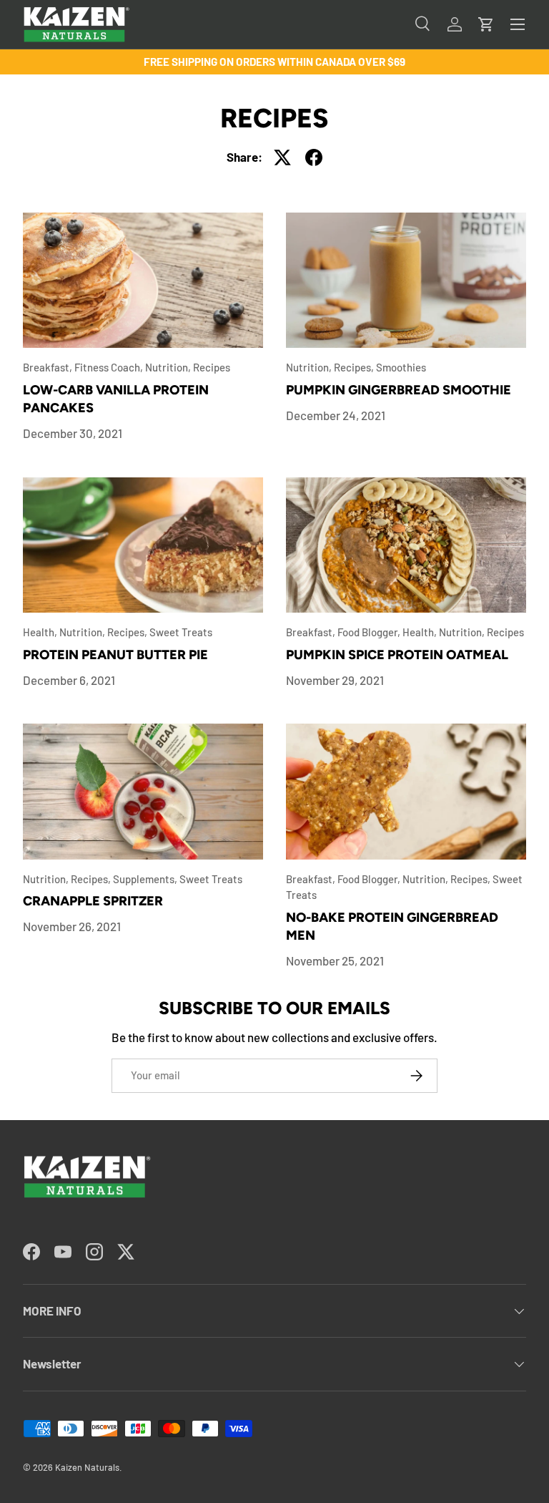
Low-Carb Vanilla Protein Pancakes (116, 399)
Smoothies (401, 367)
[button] (486, 24)
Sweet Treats (180, 632)
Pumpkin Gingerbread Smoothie (398, 390)
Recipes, (355, 367)
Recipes (211, 367)
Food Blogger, (369, 632)
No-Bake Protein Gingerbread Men (392, 927)
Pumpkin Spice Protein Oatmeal (397, 655)
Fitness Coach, (109, 367)
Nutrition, (169, 367)
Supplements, (146, 878)
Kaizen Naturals (87, 1467)
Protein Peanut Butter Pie (115, 655)
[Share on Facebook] (314, 157)
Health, (41, 632)
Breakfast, (48, 367)
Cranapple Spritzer (93, 901)
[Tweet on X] (282, 157)
